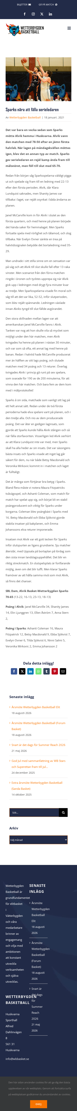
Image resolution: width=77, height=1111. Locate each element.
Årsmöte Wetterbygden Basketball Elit (36, 707)
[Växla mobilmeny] (69, 28)
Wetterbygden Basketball (25, 117)
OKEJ (39, 1104)
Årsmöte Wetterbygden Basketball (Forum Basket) (39, 955)
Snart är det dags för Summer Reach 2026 (38, 745)
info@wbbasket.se (17, 1059)
